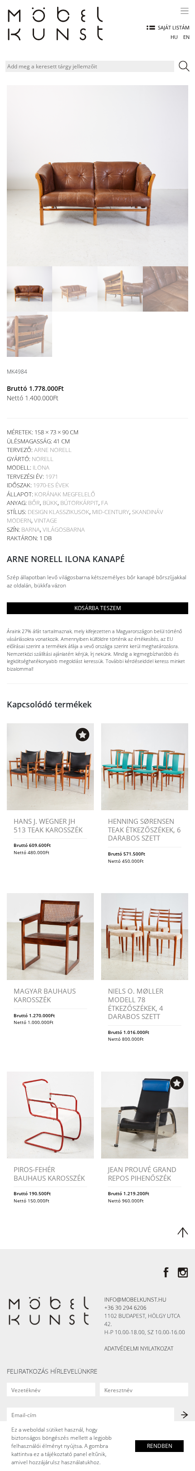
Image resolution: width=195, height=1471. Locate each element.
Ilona (41, 467)
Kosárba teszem (97, 608)
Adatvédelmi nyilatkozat (138, 1348)
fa (104, 503)
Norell (43, 459)
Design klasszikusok (58, 512)
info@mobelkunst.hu (135, 1299)
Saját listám (174, 27)
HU (174, 37)
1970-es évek (51, 485)
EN (186, 37)
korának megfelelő (64, 494)
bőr (34, 503)
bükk (50, 503)
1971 (51, 476)
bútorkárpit (79, 503)
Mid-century (110, 512)
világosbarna (64, 529)
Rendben (159, 1446)
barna (30, 529)
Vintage (45, 520)
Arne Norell (53, 450)
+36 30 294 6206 (125, 1308)
